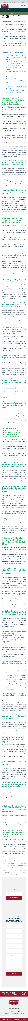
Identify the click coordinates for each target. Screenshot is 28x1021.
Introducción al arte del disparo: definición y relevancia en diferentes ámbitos (16, 57)
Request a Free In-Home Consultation (14, 1019)
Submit (14, 974)
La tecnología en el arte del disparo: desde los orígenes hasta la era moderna (16, 67)
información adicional (10, 388)
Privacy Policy (14, 1011)
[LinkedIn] (15, 1008)
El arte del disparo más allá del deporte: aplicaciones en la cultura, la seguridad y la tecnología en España (16, 82)
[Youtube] (18, 1008)
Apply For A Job (14, 13)
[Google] (9, 1008)
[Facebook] (12, 1008)
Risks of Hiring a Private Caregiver (14, 9)
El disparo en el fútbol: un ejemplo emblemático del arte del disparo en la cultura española (16, 73)
